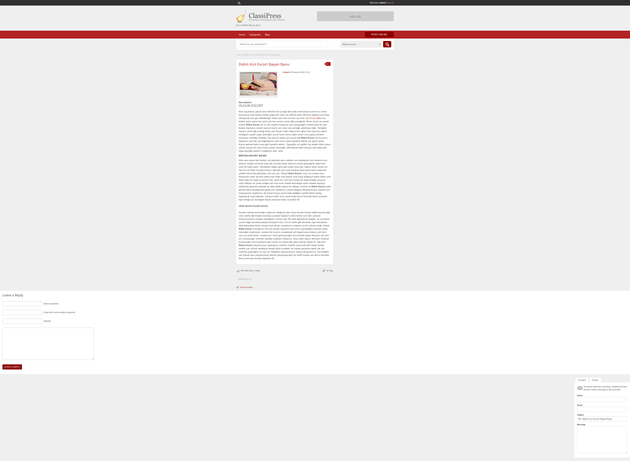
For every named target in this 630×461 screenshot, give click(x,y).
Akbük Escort (249, 55)
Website (47, 321)
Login (389, 3)
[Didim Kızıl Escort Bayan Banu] (258, 83)
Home (242, 34)
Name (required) (51, 304)
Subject (580, 415)
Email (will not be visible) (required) (59, 312)
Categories (255, 34)
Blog (267, 34)
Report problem (246, 287)
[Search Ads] (387, 44)
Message (581, 424)
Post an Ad (379, 34)
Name (580, 395)
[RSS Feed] (239, 2)
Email (579, 405)
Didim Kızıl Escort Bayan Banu (264, 64)
